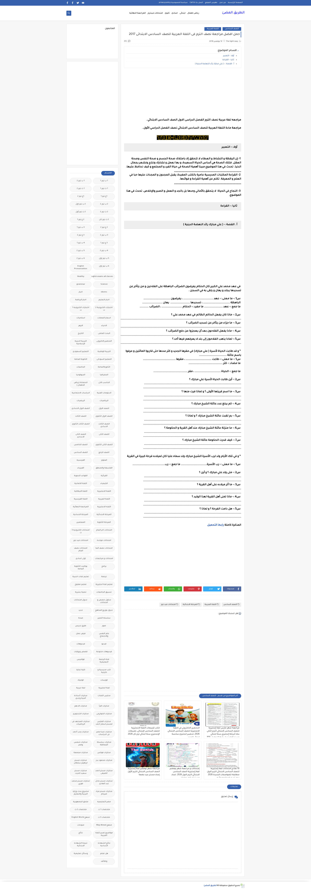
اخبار (81, 292)
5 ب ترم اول (104, 258)
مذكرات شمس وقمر (80, 743)
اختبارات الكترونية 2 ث (104, 309)
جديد (81, 610)
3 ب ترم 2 (104, 235)
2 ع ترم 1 (80, 220)
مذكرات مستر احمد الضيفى (104, 772)
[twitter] (78, 3)
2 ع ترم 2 (104, 227)
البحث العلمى (104, 334)
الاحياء (104, 326)
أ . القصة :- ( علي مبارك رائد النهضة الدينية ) (215, 64)
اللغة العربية (213, 29)
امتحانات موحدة (104, 541)
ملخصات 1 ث (104, 810)
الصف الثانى (104, 434)
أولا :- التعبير (229, 56)
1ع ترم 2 (80, 196)
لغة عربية (80, 688)
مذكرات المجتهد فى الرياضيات (81, 723)
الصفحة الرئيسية (235, 3)
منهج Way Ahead (104, 825)
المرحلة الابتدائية (190, 605)
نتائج (81, 833)
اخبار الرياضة (80, 300)
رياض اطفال (193, 13)
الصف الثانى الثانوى (104, 445)
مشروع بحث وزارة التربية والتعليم (81, 793)
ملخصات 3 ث (104, 817)
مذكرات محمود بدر (104, 760)
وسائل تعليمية (81, 854)
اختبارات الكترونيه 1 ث (80, 309)
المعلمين (80, 522)
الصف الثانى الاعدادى (80, 435)
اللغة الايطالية (80, 491)
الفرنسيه (81, 460)
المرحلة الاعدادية (80, 515)
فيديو (104, 644)
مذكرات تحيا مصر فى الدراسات (104, 733)
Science (104, 284)
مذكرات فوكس (104, 753)
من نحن (222, 3)
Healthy (80, 277)
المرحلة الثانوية (104, 522)
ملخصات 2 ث (81, 810)
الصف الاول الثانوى (104, 416)
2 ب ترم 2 (104, 204)
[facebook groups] (67, 3)
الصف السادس (232, 29)
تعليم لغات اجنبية (80, 577)
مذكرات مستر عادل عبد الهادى (104, 782)
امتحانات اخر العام (104, 530)
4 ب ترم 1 (81, 243)
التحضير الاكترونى (104, 341)
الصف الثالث (80, 416)
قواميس (81, 660)
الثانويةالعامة (104, 367)
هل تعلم (104, 854)
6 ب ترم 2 (81, 258)
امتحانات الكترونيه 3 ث (81, 531)
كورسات (104, 680)
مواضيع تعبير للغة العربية (104, 834)
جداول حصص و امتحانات (104, 601)
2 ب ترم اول (81, 204)
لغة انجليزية (104, 688)
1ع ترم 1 (104, 196)
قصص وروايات (80, 652)
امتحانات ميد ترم (168, 605)
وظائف (104, 861)
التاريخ (81, 334)
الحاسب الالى (104, 383)
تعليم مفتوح (80, 585)
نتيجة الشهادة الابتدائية (80, 844)
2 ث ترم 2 (104, 212)
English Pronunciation (80, 267)
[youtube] (83, 3)
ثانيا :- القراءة (228, 60)
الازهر (80, 326)
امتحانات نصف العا (104, 548)
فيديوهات (80, 644)
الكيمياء (104, 484)
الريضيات (81, 401)
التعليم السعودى (81, 352)
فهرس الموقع (211, 3)
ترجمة (104, 577)
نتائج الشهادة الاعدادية (104, 844)
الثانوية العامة (80, 359)
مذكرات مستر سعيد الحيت (81, 772)
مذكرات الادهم (80, 706)
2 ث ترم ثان (104, 220)
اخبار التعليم (103, 300)
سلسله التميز (104, 618)
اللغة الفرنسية (80, 499)
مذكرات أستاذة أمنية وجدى (80, 697)
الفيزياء (80, 468)
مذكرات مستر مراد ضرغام (104, 793)
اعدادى (175, 13)
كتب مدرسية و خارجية (104, 671)
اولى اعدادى (81, 559)
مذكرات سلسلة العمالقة (104, 743)
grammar (80, 284)
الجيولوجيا (80, 375)
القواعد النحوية (80, 476)
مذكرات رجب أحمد (81, 732)
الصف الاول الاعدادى (81, 409)
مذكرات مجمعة (81, 753)
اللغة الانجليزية (104, 491)
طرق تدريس (80, 626)
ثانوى (167, 13)
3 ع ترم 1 (104, 243)
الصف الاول (104, 409)
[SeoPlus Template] (242, 886)
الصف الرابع (104, 453)
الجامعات (80, 367)
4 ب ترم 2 (104, 251)
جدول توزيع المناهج (104, 610)
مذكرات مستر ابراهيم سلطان (80, 761)
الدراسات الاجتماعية (81, 393)
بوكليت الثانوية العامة (80, 567)
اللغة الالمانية (80, 484)
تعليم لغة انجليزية (104, 585)
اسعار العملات (104, 318)
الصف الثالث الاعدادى (104, 425)
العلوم (104, 460)
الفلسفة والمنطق (104, 468)
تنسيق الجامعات (104, 592)
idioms (104, 292)
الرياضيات (104, 401)
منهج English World (81, 817)
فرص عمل (81, 634)
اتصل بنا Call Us (196, 3)
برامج (104, 566)
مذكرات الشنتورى (81, 714)
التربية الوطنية (104, 352)
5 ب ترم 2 (81, 251)
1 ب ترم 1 (104, 181)
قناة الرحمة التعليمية (104, 661)
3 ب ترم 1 (81, 227)
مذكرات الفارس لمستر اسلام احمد (104, 723)
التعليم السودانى (104, 359)
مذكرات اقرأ (104, 706)
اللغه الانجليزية (104, 507)
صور (104, 626)
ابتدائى (182, 13)
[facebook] (72, 3)
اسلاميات (80, 318)
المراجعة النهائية (137, 13)
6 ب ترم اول (104, 266)
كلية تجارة (80, 670)
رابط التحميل (215, 525)
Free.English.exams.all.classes (103, 277)
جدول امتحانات (80, 600)
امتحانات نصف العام (80, 549)
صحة (80, 618)
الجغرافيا (104, 375)
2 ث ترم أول (81, 212)
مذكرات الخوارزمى (104, 714)
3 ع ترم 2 (80, 235)
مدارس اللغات (104, 696)
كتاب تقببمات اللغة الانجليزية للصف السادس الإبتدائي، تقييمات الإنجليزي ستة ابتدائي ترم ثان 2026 (144, 731)
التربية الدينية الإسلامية (81, 342)
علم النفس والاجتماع (104, 635)
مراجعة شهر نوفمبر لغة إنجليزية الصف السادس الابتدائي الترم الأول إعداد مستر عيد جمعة (144, 772)
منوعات (80, 825)
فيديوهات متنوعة (104, 652)
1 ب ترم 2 (81, 181)
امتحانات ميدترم (155, 13)
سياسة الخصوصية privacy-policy (173, 3)
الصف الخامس (80, 445)
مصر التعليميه (104, 802)
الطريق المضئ (233, 13)
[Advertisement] (182, 93)
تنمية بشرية (80, 592)
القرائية (104, 476)
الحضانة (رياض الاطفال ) (80, 384)
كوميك (81, 680)
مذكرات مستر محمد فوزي (81, 782)
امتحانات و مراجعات (104, 559)
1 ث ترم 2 (81, 189)
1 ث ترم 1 (104, 189)
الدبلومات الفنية (104, 393)
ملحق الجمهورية (80, 802)
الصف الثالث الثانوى (81, 424)
